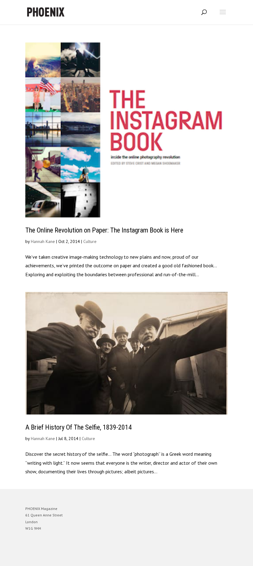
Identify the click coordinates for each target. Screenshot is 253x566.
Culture (90, 241)
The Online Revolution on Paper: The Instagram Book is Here (104, 230)
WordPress (156, 557)
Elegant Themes (118, 557)
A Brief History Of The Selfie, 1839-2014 (78, 427)
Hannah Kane (43, 241)
